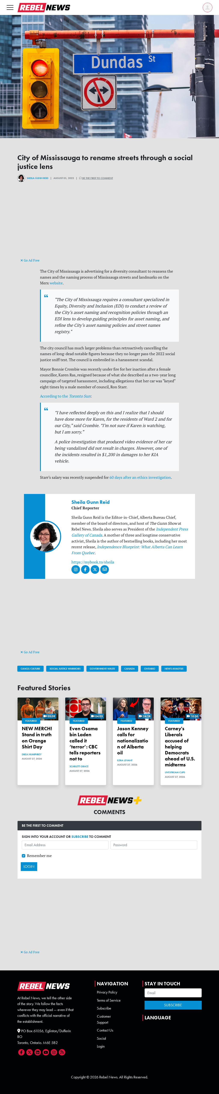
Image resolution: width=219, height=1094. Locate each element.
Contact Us (105, 1030)
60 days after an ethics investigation (140, 477)
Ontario (149, 668)
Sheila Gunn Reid (37, 178)
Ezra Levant (124, 760)
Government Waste (102, 668)
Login (101, 1046)
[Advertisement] (109, 227)
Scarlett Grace (79, 766)
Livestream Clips (175, 772)
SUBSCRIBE (79, 836)
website (56, 283)
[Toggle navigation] (10, 7)
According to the (65, 396)
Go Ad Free (31, 260)
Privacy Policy (107, 992)
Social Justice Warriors (65, 668)
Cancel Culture (30, 668)
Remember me (39, 855)
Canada (129, 668)
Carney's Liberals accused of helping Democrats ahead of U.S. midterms (180, 746)
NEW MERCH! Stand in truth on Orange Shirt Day (37, 737)
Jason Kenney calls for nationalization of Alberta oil (132, 740)
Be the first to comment (97, 178)
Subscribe (104, 1008)
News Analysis (174, 668)
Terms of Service (109, 1000)
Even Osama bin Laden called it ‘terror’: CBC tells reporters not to (85, 743)
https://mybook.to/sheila (92, 562)
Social (101, 1038)
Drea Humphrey (31, 754)
